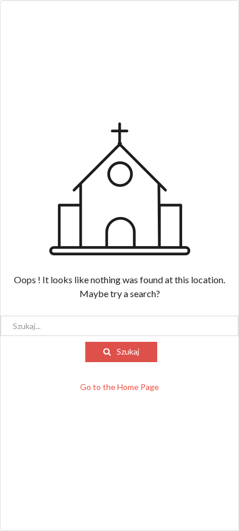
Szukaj (128, 351)
